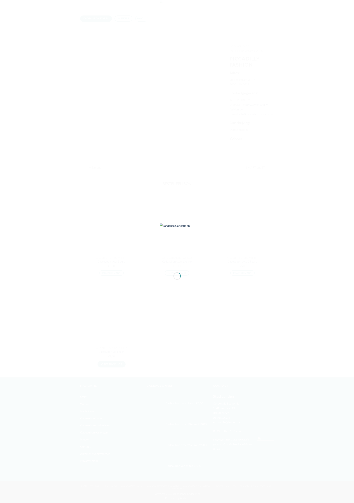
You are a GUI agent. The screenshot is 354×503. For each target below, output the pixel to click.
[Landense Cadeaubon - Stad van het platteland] (177, 244)
